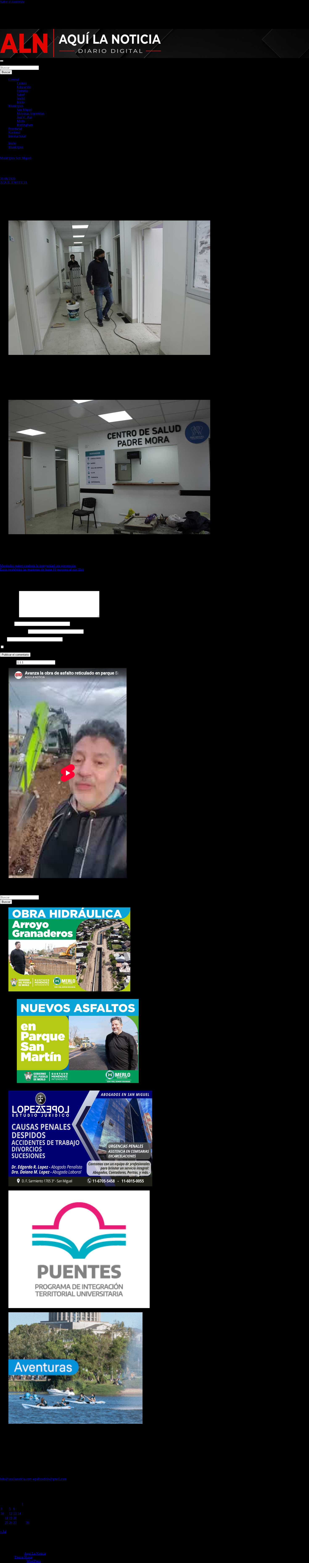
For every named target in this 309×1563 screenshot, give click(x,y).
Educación (24, 87)
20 (15, 1518)
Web (3, 639)
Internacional (17, 136)
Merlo (21, 121)
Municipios (15, 106)
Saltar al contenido (12, 2)
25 (6, 1522)
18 (6, 1518)
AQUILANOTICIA (13, 182)
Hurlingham (25, 125)
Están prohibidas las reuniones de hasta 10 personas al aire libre (42, 569)
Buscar (4, 63)
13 (15, 1513)
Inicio (20, 102)
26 (10, 1522)
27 (15, 1522)
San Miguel (24, 110)
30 (27, 1522)
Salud (20, 94)
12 (10, 1513)
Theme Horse (23, 1557)
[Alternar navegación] (1, 61)
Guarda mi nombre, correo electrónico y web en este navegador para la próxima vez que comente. (70, 647)
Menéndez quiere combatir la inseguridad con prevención (38, 565)
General (13, 79)
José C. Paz (24, 117)
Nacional (14, 132)
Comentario (9, 616)
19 (10, 1518)
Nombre (6, 623)
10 (2, 1513)
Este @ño (8, 662)
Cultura (22, 83)
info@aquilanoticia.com (16, 1479)
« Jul (3, 1531)
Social (21, 98)
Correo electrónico (13, 631)
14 (19, 1513)
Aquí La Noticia (35, 1553)
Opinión (22, 91)
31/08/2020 (7, 178)
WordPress (33, 1561)
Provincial (15, 128)
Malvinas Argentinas (30, 113)
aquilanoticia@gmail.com (49, 1479)
